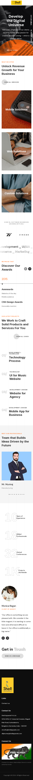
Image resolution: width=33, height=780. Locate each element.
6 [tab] (18, 494)
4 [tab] (14, 494)
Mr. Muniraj (7, 484)
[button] (12, 50)
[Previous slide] (25, 268)
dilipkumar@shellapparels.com (12, 734)
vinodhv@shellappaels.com (11, 730)
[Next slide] (29, 268)
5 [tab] (16, 494)
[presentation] (9, 494)
